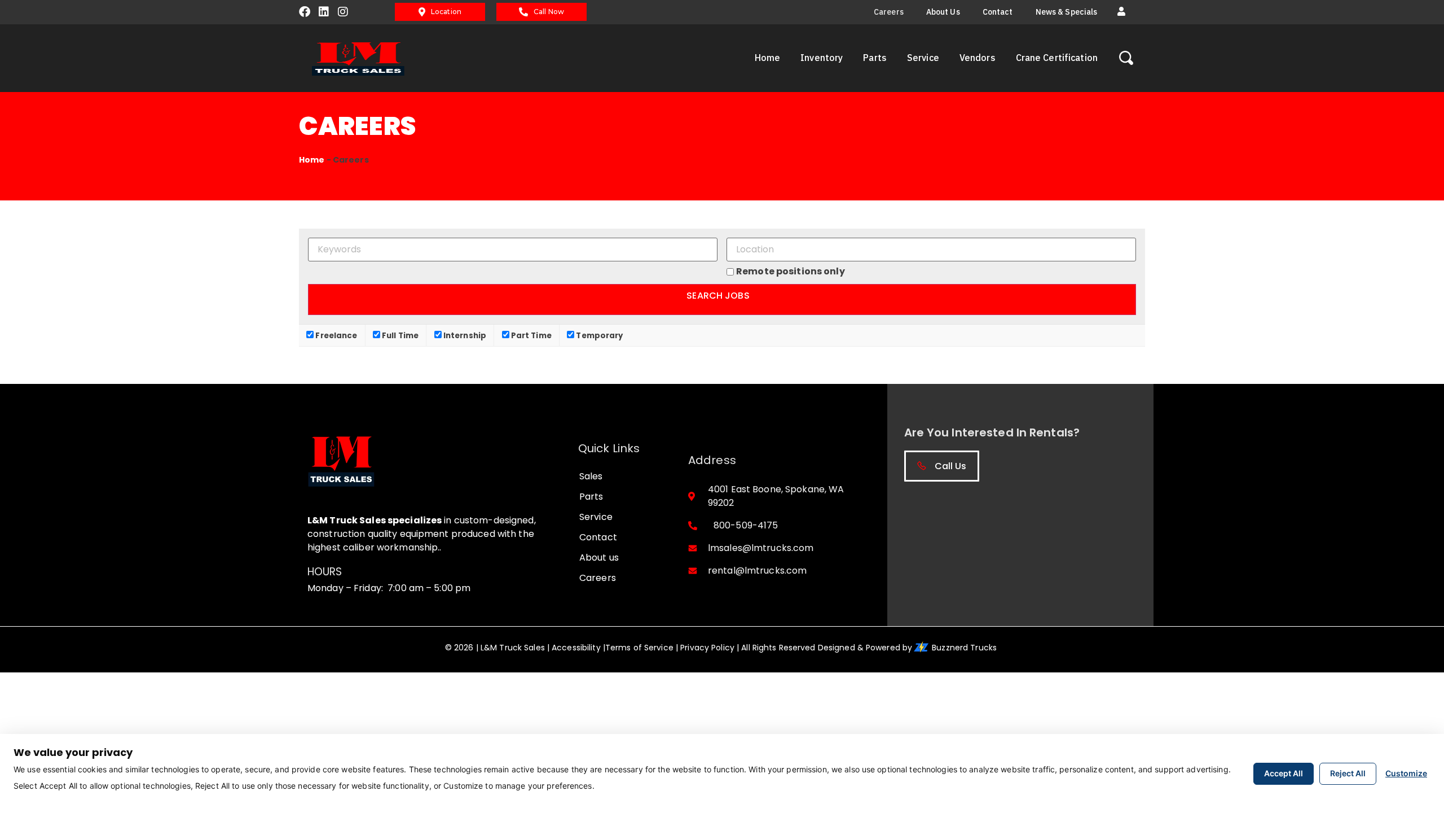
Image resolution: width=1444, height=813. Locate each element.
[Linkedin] (323, 12)
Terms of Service (639, 647)
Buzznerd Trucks (965, 647)
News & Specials (1067, 12)
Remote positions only (790, 271)
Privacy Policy (707, 647)
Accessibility (576, 647)
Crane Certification (1057, 57)
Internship (464, 334)
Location (446, 11)
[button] (1121, 12)
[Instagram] (343, 12)
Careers (889, 12)
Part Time (530, 334)
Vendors (977, 57)
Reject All (1348, 773)
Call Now (549, 11)
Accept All (1283, 773)
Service (923, 57)
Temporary (598, 334)
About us (943, 12)
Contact (998, 12)
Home (767, 57)
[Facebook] (304, 12)
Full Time (399, 334)
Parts (875, 57)
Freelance (335, 334)
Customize (1406, 773)
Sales (591, 476)
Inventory (821, 57)
